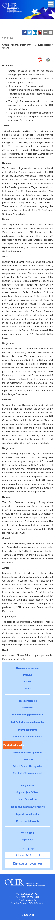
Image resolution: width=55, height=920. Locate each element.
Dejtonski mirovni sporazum (27, 752)
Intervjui (27, 674)
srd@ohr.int (30, 900)
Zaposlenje (27, 839)
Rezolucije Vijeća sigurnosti (27, 773)
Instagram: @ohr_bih (28, 863)
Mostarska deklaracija (27, 821)
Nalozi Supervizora (27, 799)
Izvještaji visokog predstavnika (27, 722)
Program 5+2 (27, 785)
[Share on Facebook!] (24, 32)
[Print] (45, 32)
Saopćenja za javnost (27, 667)
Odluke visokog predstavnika (27, 714)
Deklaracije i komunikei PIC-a (27, 736)
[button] (51, 4)
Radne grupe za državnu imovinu (27, 806)
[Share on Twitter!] (29, 32)
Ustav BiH (27, 759)
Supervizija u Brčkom (27, 792)
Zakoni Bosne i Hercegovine (27, 766)
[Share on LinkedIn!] (35, 32)
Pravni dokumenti (27, 729)
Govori (27, 688)
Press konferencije (27, 700)
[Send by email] (50, 32)
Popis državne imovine (27, 814)
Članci (27, 681)
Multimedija (28, 707)
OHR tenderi (27, 832)
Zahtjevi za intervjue (12, 745)
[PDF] (40, 32)
